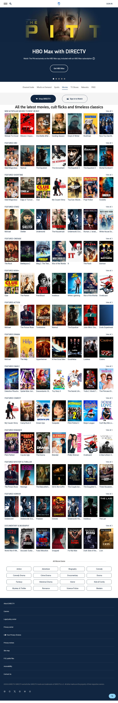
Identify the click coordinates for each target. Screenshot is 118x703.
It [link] (68, 263)
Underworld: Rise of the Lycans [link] (80, 518)
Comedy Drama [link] (19, 575)
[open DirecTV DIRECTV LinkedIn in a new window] (5, 691)
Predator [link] (39, 518)
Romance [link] (46, 588)
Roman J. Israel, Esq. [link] (92, 231)
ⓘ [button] (94, 58)
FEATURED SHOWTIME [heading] (14, 175)
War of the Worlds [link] (59, 263)
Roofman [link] (87, 136)
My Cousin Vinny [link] (58, 199)
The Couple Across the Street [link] (79, 487)
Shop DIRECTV (44, 98)
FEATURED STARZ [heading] (12, 207)
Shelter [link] (23, 231)
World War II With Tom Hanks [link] (16, 550)
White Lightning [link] (74, 295)
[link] (12, 123)
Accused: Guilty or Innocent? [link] (31, 550)
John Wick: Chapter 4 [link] (92, 327)
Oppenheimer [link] (41, 359)
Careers (6, 611)
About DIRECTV (9, 603)
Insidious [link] (55, 295)
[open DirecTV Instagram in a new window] (20, 691)
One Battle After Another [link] (45, 136)
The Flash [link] (87, 263)
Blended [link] (55, 455)
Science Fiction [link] (72, 588)
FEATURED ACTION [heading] (12, 302)
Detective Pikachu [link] (12, 391)
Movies (65, 87)
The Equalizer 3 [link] (90, 168)
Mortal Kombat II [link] (105, 168)
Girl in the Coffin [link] (58, 487)
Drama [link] (99, 575)
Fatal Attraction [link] (42, 550)
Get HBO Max (59, 68)
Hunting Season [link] (58, 136)
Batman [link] (102, 263)
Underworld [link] (40, 231)
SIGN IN (109, 3)
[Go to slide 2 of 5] (56, 78)
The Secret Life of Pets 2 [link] (77, 391)
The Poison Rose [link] (27, 327)
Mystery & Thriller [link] (19, 588)
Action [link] (19, 569)
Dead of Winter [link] (73, 136)
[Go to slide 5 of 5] (64, 78)
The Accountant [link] (58, 168)
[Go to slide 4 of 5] (61, 78)
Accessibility (8, 666)
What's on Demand (44, 87)
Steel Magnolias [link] (11, 168)
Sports (56, 87)
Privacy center (8, 627)
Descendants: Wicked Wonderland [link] (49, 391)
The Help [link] (23, 359)
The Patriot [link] (24, 295)
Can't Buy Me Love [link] (106, 423)
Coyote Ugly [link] (25, 455)
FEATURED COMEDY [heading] (13, 398)
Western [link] (99, 588)
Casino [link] (102, 359)
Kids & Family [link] (99, 582)
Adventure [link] (46, 569)
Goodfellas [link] (72, 359)
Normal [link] (23, 168)
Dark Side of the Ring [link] (92, 550)
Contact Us (7, 674)
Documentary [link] (72, 575)
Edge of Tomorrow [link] (27, 199)
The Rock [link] (8, 263)
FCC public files (9, 658)
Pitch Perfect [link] (10, 455)
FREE (93, 87)
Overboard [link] (103, 295)
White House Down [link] (106, 231)
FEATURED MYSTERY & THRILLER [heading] (18, 462)
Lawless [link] (87, 359)
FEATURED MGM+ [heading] (12, 270)
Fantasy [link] (19, 582)
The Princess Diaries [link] (107, 391)
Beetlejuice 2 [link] (25, 263)
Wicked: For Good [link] (11, 136)
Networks (84, 87)
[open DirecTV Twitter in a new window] (15, 691)
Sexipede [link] (55, 423)
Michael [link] (8, 231)
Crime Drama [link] (46, 575)
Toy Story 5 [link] (56, 391)
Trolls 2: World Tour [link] (91, 391)
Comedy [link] (99, 569)
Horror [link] (72, 582)
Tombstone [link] (40, 327)
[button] (5, 4)
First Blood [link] (40, 295)
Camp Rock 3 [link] (25, 423)
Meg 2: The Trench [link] (43, 263)
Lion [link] (101, 550)
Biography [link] (73, 569)
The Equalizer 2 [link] (74, 168)
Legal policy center (10, 619)
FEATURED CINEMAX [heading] (13, 238)
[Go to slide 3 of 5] (59, 78)
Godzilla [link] (102, 199)
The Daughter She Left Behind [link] (95, 487)
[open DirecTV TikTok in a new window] (30, 691)
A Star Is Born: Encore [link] (107, 455)
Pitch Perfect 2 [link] (73, 423)
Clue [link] (38, 199)
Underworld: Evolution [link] (76, 231)
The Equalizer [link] (41, 168)
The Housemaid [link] (58, 231)
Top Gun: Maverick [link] (75, 199)
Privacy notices (9, 643)
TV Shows (74, 87)
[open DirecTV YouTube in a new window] (25, 691)
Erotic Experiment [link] (106, 327)
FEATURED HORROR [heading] (13, 494)
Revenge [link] (23, 487)
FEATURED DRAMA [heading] (12, 334)
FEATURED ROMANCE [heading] (13, 430)
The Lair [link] (102, 518)
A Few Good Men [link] (58, 359)
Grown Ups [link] (40, 423)
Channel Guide (28, 87)
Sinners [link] (55, 518)
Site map (7, 650)
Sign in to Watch (76, 98)
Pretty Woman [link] (73, 455)
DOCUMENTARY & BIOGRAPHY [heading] (17, 526)
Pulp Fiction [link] (88, 199)
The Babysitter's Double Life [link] (47, 487)
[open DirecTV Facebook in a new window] (10, 691)
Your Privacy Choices (14, 635)
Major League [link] (89, 423)
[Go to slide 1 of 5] (53, 78)
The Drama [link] (40, 455)
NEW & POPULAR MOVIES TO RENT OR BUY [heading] (22, 111)
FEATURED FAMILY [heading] (12, 366)
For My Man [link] (72, 550)
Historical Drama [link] (45, 582)
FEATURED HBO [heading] (11, 143)
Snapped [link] (55, 550)
